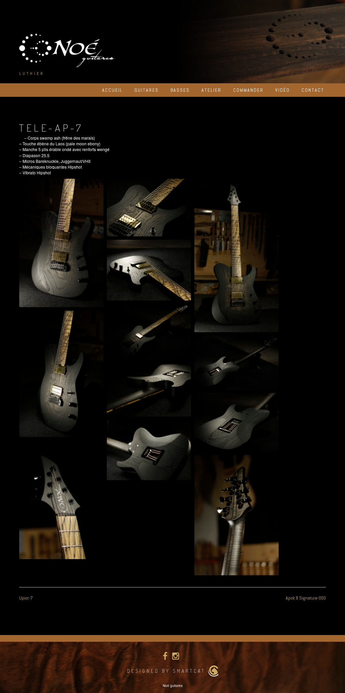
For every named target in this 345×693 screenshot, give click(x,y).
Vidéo (282, 90)
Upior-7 (26, 598)
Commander (248, 90)
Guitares (146, 90)
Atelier (211, 90)
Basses (180, 90)
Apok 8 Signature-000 (306, 598)
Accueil (112, 90)
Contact (313, 90)
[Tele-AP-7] (61, 243)
